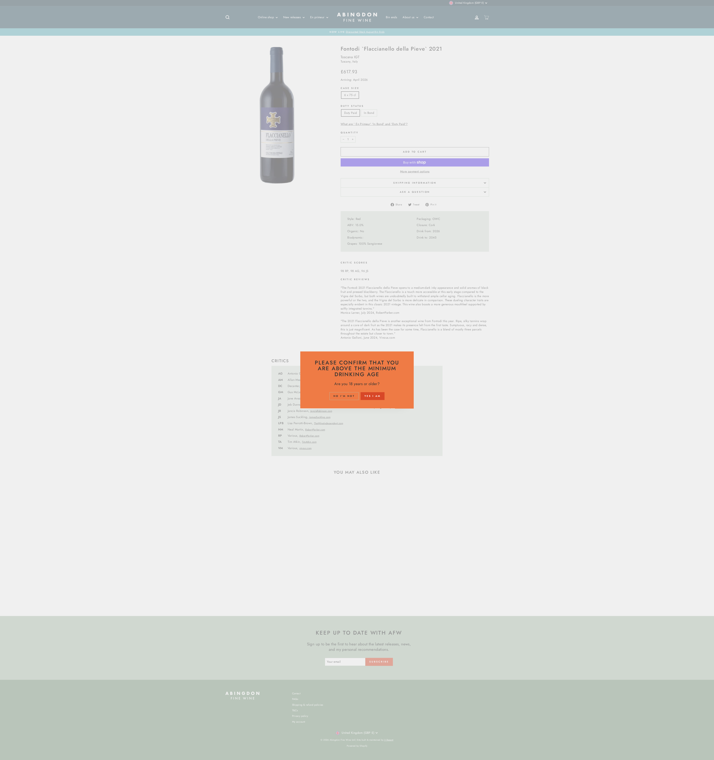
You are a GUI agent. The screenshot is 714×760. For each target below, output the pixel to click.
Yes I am (372, 396)
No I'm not (344, 396)
